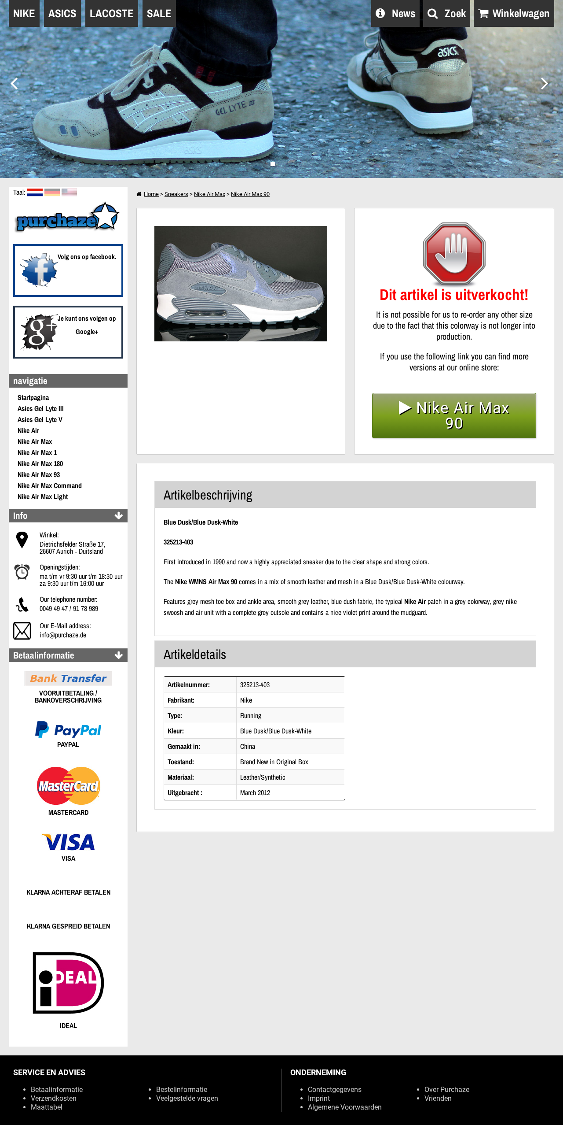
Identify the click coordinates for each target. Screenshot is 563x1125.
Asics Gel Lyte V (40, 419)
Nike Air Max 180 (40, 463)
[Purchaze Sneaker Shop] (68, 232)
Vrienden (438, 1098)
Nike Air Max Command (50, 485)
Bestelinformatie (181, 1089)
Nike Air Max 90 (250, 194)
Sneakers (176, 194)
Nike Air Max (35, 441)
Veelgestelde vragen (187, 1098)
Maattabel (46, 1107)
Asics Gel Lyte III (41, 408)
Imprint (319, 1098)
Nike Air (28, 430)
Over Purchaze (446, 1089)
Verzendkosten (54, 1098)
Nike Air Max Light (43, 496)
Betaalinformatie (57, 1089)
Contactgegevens (335, 1089)
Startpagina (33, 397)
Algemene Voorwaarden (345, 1107)
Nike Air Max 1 (37, 452)
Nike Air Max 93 (39, 474)
